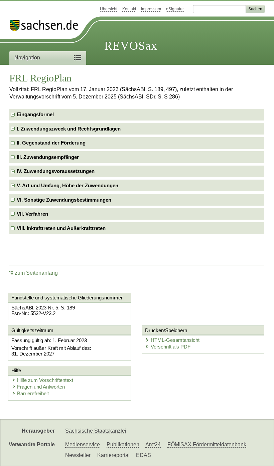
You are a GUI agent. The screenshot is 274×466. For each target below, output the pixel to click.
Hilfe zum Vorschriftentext (45, 380)
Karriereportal (113, 455)
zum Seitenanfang (36, 273)
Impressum (151, 9)
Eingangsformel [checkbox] (35, 114)
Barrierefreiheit (33, 393)
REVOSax (130, 45)
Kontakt (129, 9)
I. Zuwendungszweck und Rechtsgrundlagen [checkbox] (69, 129)
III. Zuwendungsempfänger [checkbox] (48, 157)
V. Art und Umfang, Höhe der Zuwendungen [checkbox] (67, 185)
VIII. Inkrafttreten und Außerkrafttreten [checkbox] (61, 228)
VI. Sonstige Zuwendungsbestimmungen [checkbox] (64, 200)
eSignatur (175, 9)
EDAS (143, 455)
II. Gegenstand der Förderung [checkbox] (51, 143)
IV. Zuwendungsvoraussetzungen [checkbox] (56, 171)
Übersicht (108, 9)
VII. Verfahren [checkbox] (32, 214)
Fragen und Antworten (41, 387)
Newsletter (78, 455)
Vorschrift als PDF (170, 347)
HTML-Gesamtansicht (175, 340)
